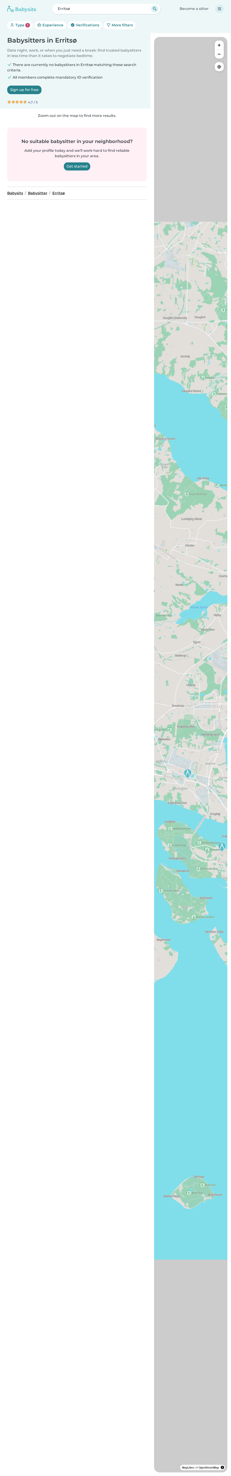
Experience (52, 25)
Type (21, 25)
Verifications (87, 25)
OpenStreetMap (209, 1467)
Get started (77, 166)
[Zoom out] (219, 54)
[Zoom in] (219, 45)
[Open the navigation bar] (219, 9)
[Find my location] (219, 66)
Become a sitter (194, 9)
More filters (122, 25)
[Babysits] (21, 9)
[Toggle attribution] (222, 1467)
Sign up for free (24, 90)
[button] (221, 846)
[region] (190, 754)
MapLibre (188, 1467)
